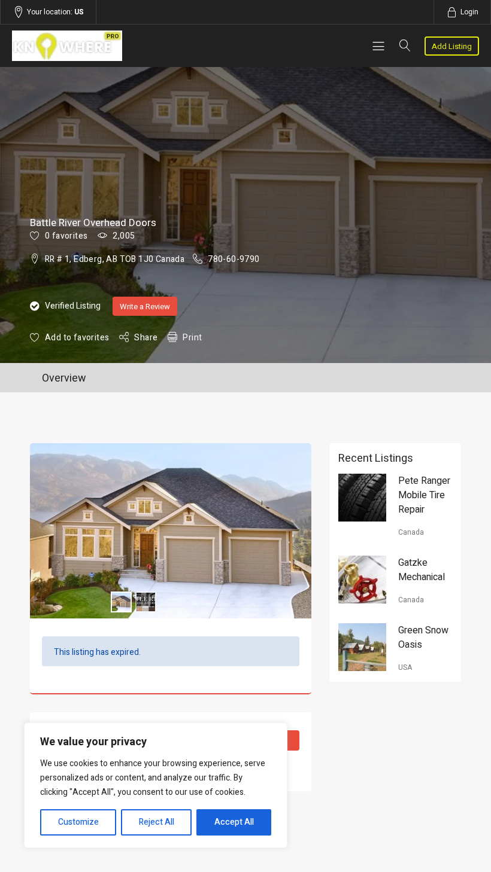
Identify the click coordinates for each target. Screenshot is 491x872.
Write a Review (145, 306)
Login (469, 12)
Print (192, 337)
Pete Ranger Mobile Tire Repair (424, 495)
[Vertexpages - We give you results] (82, 46)
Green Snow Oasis (423, 637)
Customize (78, 822)
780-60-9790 (233, 259)
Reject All (156, 822)
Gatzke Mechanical (421, 570)
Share (145, 337)
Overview (64, 378)
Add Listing (452, 46)
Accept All (234, 822)
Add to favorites (77, 337)
